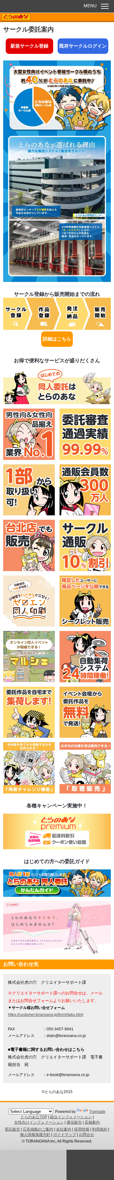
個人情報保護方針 (35, 1134)
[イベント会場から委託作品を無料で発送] (85, 736)
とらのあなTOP (34, 1117)
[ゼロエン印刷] (29, 624)
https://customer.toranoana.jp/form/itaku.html (45, 1014)
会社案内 (63, 1129)
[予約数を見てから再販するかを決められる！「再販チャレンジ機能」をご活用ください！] (29, 791)
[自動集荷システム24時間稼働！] (85, 680)
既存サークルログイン (83, 46)
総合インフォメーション (71, 1117)
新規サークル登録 (29, 46)
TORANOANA (16, 17)
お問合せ (86, 1134)
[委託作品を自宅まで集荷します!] (29, 736)
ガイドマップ (64, 1134)
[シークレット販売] (85, 624)
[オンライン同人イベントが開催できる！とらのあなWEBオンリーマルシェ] (29, 680)
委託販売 (12, 1129)
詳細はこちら (57, 338)
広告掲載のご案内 (38, 1129)
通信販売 (74, 1122)
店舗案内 (92, 1122)
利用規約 (99, 1129)
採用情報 (81, 1129)
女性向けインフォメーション (39, 1122)
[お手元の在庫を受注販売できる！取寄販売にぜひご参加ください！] (85, 791)
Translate (97, 1111)
